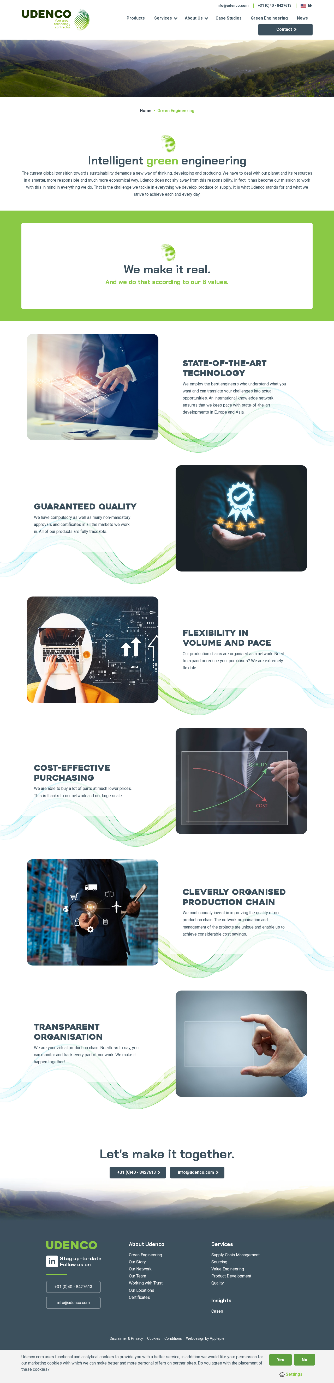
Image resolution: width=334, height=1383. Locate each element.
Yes (280, 1359)
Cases (217, 1311)
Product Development (231, 1276)
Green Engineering (269, 18)
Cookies (153, 1338)
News (302, 18)
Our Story (137, 1261)
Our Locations (141, 1290)
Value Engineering (227, 1269)
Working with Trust (146, 1283)
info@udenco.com (233, 5)
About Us (194, 18)
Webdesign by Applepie (205, 1338)
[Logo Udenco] (55, 20)
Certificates (139, 1297)
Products (136, 18)
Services (163, 18)
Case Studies (229, 18)
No (304, 1359)
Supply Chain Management (235, 1254)
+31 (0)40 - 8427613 (274, 5)
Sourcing (219, 1261)
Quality (217, 1283)
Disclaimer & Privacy (126, 1338)
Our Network (140, 1269)
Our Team (137, 1276)
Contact (284, 29)
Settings (293, 1374)
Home (146, 110)
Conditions (173, 1338)
